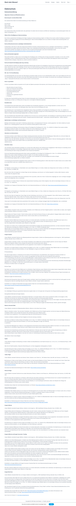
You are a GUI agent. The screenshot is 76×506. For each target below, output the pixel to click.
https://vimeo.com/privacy (52, 204)
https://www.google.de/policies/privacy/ (13, 464)
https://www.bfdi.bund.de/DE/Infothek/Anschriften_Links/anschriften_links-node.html (22, 51)
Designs (53, 2)
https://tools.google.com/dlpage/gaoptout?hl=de (20, 273)
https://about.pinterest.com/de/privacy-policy (45, 385)
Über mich (63, 2)
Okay (51, 504)
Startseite (47, 2)
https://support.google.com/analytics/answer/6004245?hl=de (18, 285)
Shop (68, 2)
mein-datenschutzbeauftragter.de (23, 495)
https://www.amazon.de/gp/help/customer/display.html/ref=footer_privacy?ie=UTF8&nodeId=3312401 (26, 402)
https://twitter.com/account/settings (38, 367)
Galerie (57, 2)
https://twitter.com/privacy (10, 364)
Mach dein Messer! (11, 2)
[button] (69, 2)
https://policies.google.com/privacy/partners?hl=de (32, 492)
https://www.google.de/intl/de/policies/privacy (58, 185)
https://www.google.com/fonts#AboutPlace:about (37, 490)
